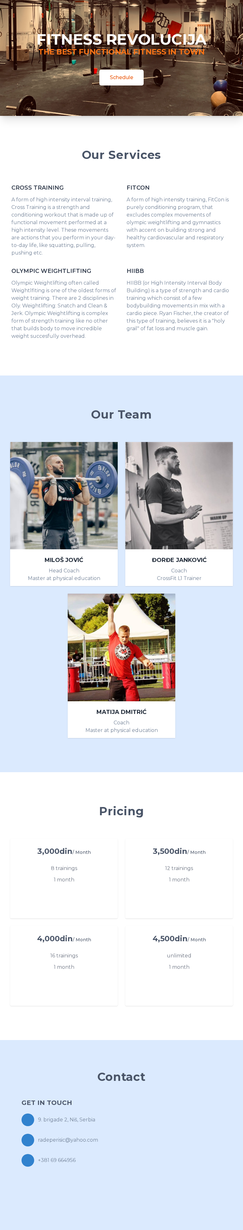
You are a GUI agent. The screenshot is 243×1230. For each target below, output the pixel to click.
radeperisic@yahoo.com (68, 1140)
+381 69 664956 (57, 1160)
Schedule (121, 77)
